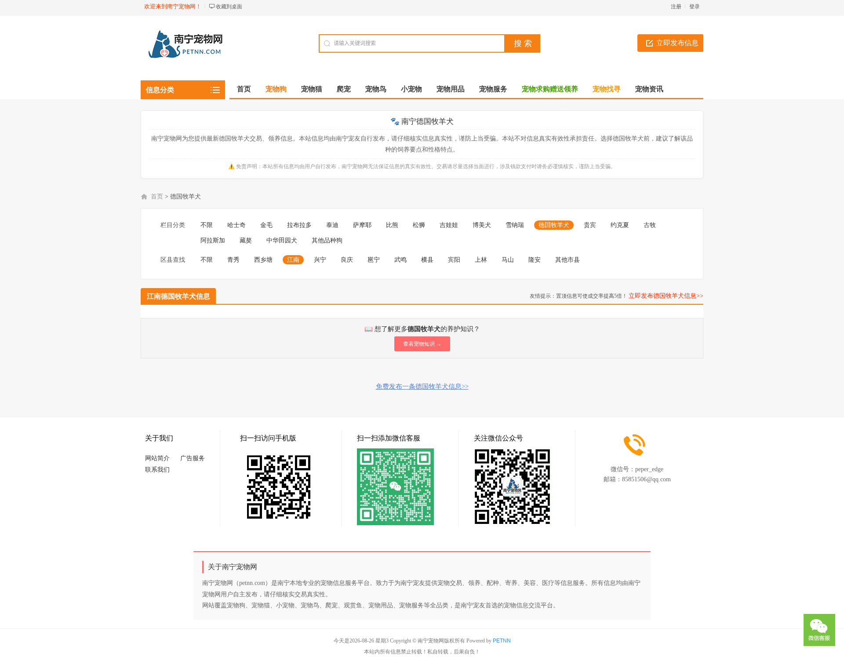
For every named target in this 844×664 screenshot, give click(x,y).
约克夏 (620, 225)
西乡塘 (263, 259)
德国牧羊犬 (553, 225)
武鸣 (400, 259)
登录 (694, 7)
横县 (427, 259)
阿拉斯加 (212, 240)
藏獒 (246, 240)
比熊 (392, 225)
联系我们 (157, 469)
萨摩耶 (362, 225)
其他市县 (567, 259)
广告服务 (192, 458)
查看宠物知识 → (422, 344)
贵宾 (590, 225)
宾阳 (454, 259)
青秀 (233, 259)
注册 (676, 7)
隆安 (534, 259)
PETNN (502, 641)
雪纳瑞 (515, 225)
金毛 (266, 225)
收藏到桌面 (229, 7)
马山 (508, 259)
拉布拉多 (299, 225)
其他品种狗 (327, 240)
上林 (481, 259)
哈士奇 (236, 225)
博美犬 (482, 225)
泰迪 (332, 225)
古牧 (650, 225)
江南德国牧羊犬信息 (178, 296)
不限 (206, 225)
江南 (293, 259)
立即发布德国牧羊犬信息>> (666, 295)
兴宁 (320, 259)
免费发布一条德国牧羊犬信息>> (422, 386)
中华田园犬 (281, 240)
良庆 (347, 259)
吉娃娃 (449, 225)
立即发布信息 (677, 43)
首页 (244, 89)
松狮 (419, 225)
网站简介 (157, 458)
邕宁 (373, 259)
